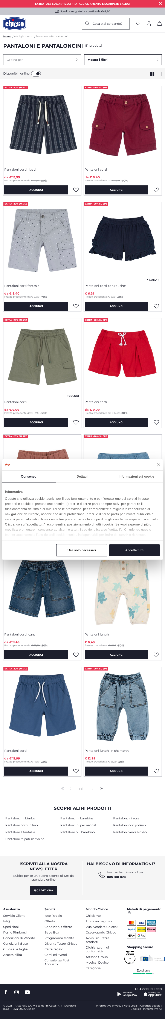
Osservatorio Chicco (101, 932)
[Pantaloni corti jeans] (42, 590)
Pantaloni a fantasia (20, 832)
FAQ (6, 921)
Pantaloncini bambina (76, 818)
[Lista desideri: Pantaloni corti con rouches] (156, 306)
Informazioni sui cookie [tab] (136, 476)
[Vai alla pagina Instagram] (16, 992)
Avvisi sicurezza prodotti (97, 940)
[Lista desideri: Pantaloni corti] (156, 189)
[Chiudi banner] (158, 464)
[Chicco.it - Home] (14, 23)
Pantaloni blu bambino (77, 832)
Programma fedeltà (59, 938)
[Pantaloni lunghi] (123, 590)
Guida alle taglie (15, 949)
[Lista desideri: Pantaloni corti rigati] (75, 189)
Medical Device (97, 962)
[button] (42, 59)
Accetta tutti (134, 550)
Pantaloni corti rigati (20, 169)
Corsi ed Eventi (55, 955)
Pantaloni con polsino (129, 825)
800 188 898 (116, 877)
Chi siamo (93, 916)
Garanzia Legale (150, 1005)
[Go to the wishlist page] (138, 23)
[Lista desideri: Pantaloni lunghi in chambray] (156, 771)
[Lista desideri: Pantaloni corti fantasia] (75, 306)
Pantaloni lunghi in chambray (107, 751)
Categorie (93, 968)
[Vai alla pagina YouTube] (27, 992)
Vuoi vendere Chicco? (102, 927)
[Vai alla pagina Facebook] (5, 992)
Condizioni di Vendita (19, 938)
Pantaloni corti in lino (21, 825)
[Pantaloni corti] (123, 125)
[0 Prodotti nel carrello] (159, 24)
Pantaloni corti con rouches (105, 286)
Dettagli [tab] (83, 476)
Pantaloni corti (96, 169)
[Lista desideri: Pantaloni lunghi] (156, 654)
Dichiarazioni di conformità (97, 949)
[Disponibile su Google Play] (127, 994)
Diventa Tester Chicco (60, 944)
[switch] (36, 73)
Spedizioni (11, 927)
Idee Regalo (53, 916)
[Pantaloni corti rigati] (42, 125)
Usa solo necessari (81, 550)
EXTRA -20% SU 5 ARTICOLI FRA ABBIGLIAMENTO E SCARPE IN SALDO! (82, 3)
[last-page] (100, 789)
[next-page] (91, 789)
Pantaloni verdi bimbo (130, 832)
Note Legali (131, 1005)
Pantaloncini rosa (126, 818)
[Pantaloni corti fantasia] (42, 241)
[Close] (160, 3)
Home (7, 36)
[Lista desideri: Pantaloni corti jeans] (75, 654)
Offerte (49, 921)
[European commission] (152, 958)
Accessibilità (12, 955)
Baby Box (51, 932)
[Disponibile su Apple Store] (153, 994)
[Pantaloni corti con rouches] (123, 241)
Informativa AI (152, 1008)
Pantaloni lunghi (97, 634)
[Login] (149, 23)
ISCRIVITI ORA (43, 890)
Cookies (136, 1008)
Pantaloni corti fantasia (21, 286)
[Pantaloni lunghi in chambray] (123, 706)
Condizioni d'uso (15, 944)
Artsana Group (97, 957)
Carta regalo (53, 949)
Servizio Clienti (14, 916)
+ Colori (153, 279)
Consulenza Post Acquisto (56, 962)
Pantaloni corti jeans (19, 634)
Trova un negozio (99, 921)
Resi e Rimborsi (15, 932)
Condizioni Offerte (58, 927)
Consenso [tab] (28, 476)
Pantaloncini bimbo (20, 818)
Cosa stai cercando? (107, 24)
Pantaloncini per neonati (78, 825)
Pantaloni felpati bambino (24, 839)
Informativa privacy (108, 1005)
